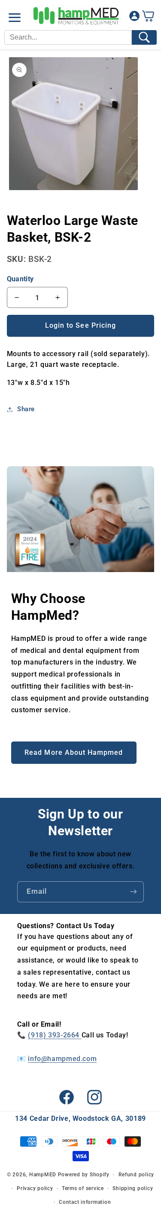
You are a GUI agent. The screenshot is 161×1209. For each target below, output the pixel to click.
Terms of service (83, 1188)
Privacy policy (35, 1188)
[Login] (134, 18)
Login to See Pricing (80, 325)
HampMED (42, 1175)
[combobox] (68, 37)
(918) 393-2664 (54, 1035)
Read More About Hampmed (73, 752)
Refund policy (136, 1175)
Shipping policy (132, 1188)
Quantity (20, 279)
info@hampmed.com (62, 1059)
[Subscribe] (133, 891)
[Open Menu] (15, 17)
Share (26, 409)
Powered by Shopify (83, 1175)
